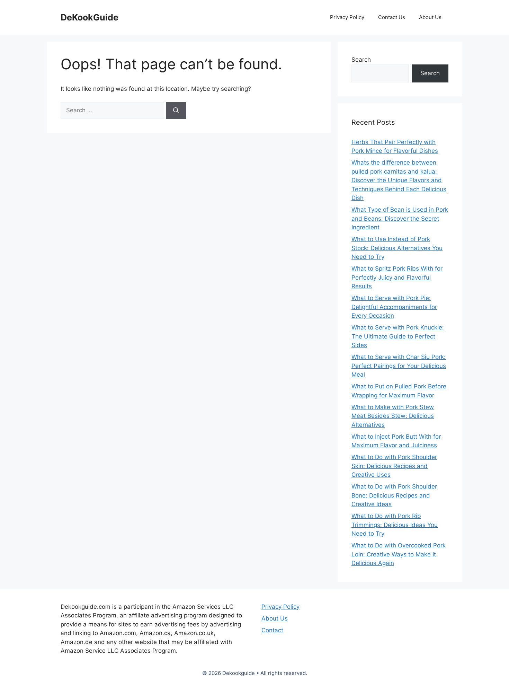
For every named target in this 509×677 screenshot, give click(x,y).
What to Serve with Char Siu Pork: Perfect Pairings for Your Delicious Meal (398, 365)
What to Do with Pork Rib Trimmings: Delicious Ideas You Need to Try (394, 524)
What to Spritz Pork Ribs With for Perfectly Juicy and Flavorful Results (397, 277)
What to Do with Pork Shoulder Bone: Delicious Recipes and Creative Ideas (394, 495)
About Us (430, 17)
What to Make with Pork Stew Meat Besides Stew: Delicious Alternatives (392, 416)
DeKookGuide (89, 17)
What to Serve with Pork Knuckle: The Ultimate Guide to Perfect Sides (397, 336)
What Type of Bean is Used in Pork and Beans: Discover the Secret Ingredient (399, 218)
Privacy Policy (347, 17)
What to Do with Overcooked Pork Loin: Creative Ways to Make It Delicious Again (398, 554)
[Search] (176, 110)
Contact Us (391, 17)
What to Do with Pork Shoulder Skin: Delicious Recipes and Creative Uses (394, 466)
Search (361, 59)
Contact (272, 630)
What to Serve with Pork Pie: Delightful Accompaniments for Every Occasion (394, 306)
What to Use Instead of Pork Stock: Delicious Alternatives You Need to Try (397, 248)
